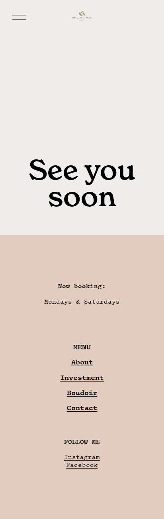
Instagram (82, 456)
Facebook (82, 464)
